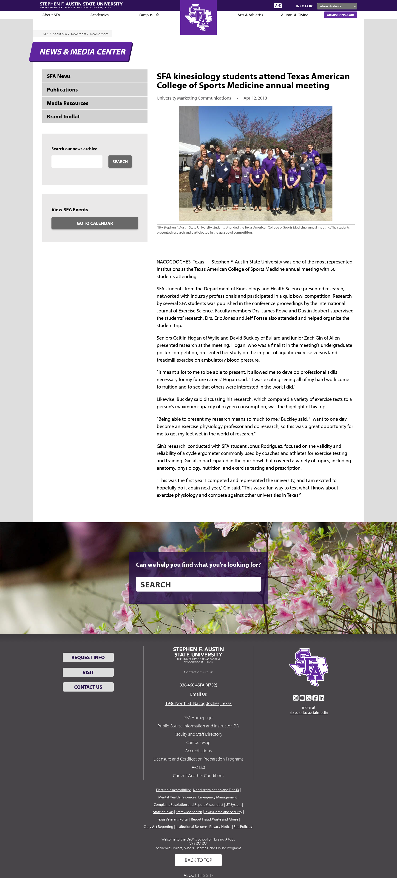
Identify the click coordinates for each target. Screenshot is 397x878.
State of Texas (163, 811)
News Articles (99, 34)
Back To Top (198, 860)
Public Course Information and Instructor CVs (198, 726)
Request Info (88, 657)
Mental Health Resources (177, 797)
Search (120, 161)
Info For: (304, 5)
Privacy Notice (220, 826)
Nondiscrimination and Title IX (216, 789)
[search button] (254, 584)
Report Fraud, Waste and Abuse (214, 819)
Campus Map (198, 742)
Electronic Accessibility (173, 789)
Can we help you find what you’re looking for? (198, 564)
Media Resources (67, 103)
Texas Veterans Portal (173, 819)
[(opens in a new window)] (296, 698)
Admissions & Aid (340, 15)
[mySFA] (265, 5)
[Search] (287, 5)
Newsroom (78, 34)
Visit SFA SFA (198, 843)
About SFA (51, 14)
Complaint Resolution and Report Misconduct (188, 804)
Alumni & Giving (294, 14)
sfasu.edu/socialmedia (309, 712)
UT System (233, 804)
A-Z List (198, 767)
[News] (244, 5)
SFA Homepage (198, 717)
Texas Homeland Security (223, 811)
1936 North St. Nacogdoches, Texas (198, 703)
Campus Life (149, 14)
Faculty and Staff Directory (198, 734)
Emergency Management (217, 797)
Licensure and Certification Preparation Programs (198, 759)
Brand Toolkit (63, 116)
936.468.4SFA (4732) (198, 685)
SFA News (59, 75)
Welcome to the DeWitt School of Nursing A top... (198, 839)
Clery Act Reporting (158, 826)
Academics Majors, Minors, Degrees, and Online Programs (198, 848)
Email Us (198, 694)
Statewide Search (189, 811)
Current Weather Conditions (198, 775)
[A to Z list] (278, 5)
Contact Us (88, 687)
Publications (62, 89)
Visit (88, 672)
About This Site (198, 875)
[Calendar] (253, 5)
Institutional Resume (191, 826)
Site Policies (243, 826)
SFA (45, 34)
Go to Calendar (95, 223)
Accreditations (198, 750)
